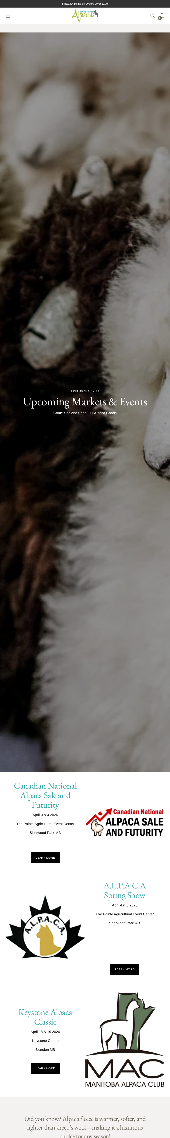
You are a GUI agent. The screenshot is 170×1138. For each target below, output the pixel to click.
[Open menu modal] (7, 15)
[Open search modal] (152, 15)
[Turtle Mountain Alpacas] (85, 15)
